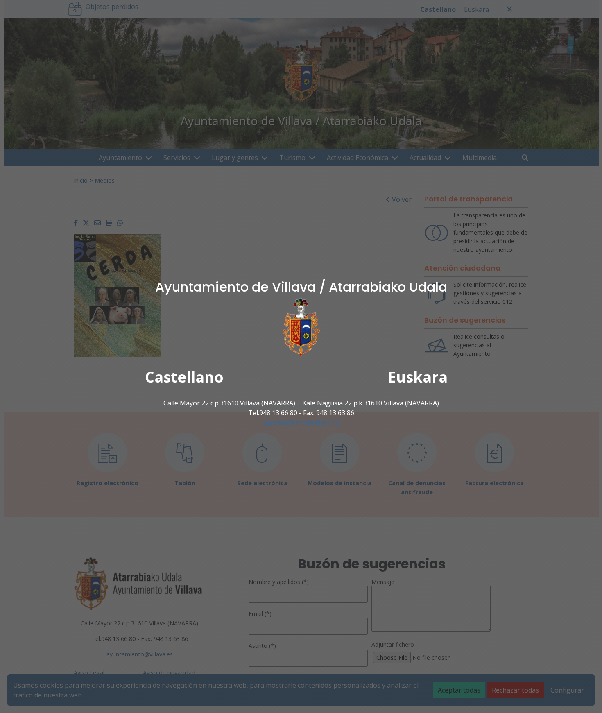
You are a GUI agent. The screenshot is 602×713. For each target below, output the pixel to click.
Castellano (184, 377)
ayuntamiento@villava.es (301, 422)
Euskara (418, 377)
